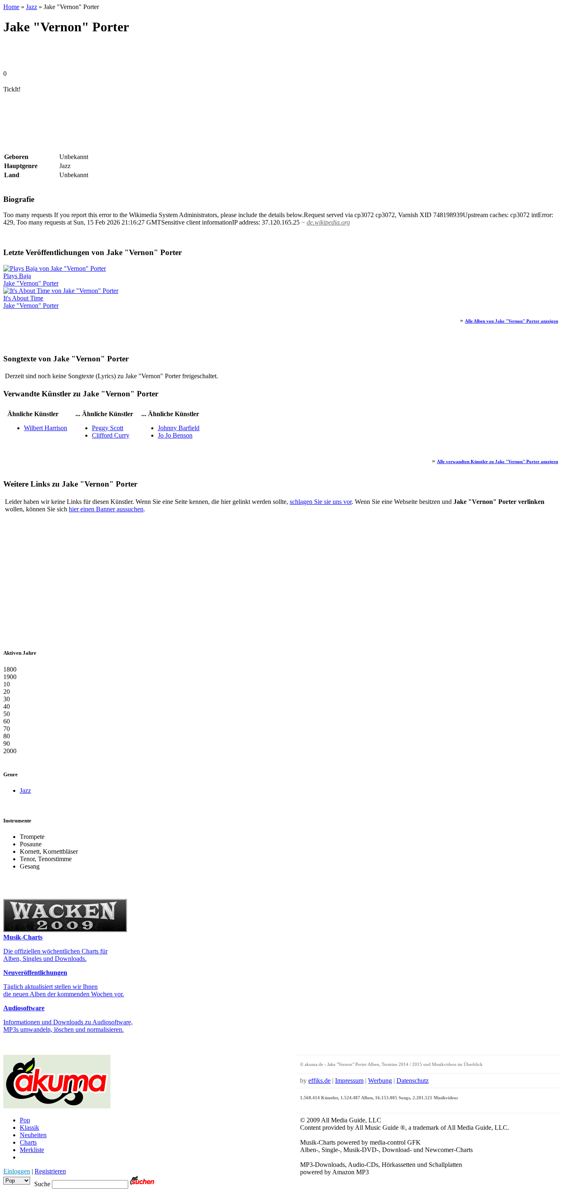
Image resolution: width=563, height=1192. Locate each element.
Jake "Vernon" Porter (31, 283)
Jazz (31, 6)
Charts (28, 1142)
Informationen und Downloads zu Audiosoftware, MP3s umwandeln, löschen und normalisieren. (68, 1026)
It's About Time (23, 298)
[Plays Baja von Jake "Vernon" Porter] (54, 268)
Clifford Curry (110, 435)
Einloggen (16, 1171)
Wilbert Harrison (45, 427)
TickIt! (12, 89)
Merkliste (32, 1149)
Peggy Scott (107, 427)
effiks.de (319, 1080)
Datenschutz (412, 1080)
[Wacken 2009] (65, 929)
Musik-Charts (22, 937)
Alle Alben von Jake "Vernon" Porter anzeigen (511, 320)
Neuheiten (33, 1134)
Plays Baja (17, 275)
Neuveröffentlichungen (35, 972)
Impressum (349, 1080)
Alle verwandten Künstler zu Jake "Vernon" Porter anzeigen (497, 461)
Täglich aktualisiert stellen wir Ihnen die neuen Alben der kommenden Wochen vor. (63, 990)
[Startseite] (56, 1106)
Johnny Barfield (178, 427)
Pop (25, 1120)
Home (11, 6)
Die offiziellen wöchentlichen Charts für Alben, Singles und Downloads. (55, 955)
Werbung (380, 1080)
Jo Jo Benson (175, 435)
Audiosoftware (24, 1008)
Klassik (29, 1127)
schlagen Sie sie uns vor (321, 501)
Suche (42, 1183)
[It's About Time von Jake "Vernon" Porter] (60, 290)
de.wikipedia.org (328, 222)
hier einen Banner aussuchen (106, 509)
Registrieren (50, 1171)
